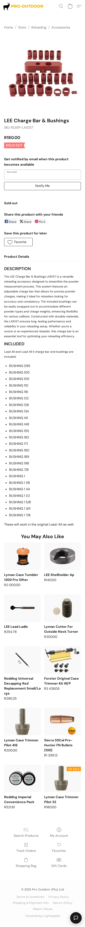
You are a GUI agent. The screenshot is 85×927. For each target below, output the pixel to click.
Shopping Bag (26, 866)
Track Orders (26, 851)
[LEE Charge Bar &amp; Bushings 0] (42, 72)
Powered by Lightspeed (43, 916)
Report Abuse (42, 909)
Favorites (59, 851)
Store (22, 27)
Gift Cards (59, 866)
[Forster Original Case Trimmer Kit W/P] (62, 660)
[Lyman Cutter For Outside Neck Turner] (62, 608)
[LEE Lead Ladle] (22, 608)
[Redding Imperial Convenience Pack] (22, 778)
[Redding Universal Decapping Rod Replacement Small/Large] (22, 660)
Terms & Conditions (30, 897)
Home (8, 27)
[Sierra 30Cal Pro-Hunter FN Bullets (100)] (62, 721)
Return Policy (62, 903)
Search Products (26, 835)
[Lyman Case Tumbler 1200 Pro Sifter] (22, 556)
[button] (24, 6)
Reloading (38, 27)
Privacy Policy (58, 897)
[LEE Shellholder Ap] (62, 556)
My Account (59, 835)
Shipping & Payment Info (31, 903)
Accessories (61, 27)
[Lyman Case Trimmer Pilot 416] (22, 721)
